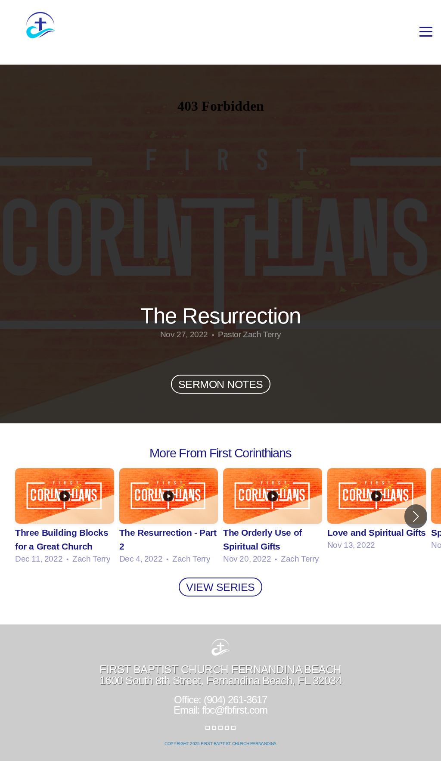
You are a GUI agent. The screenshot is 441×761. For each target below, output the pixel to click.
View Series (220, 587)
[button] (416, 516)
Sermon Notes (220, 384)
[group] (64, 516)
